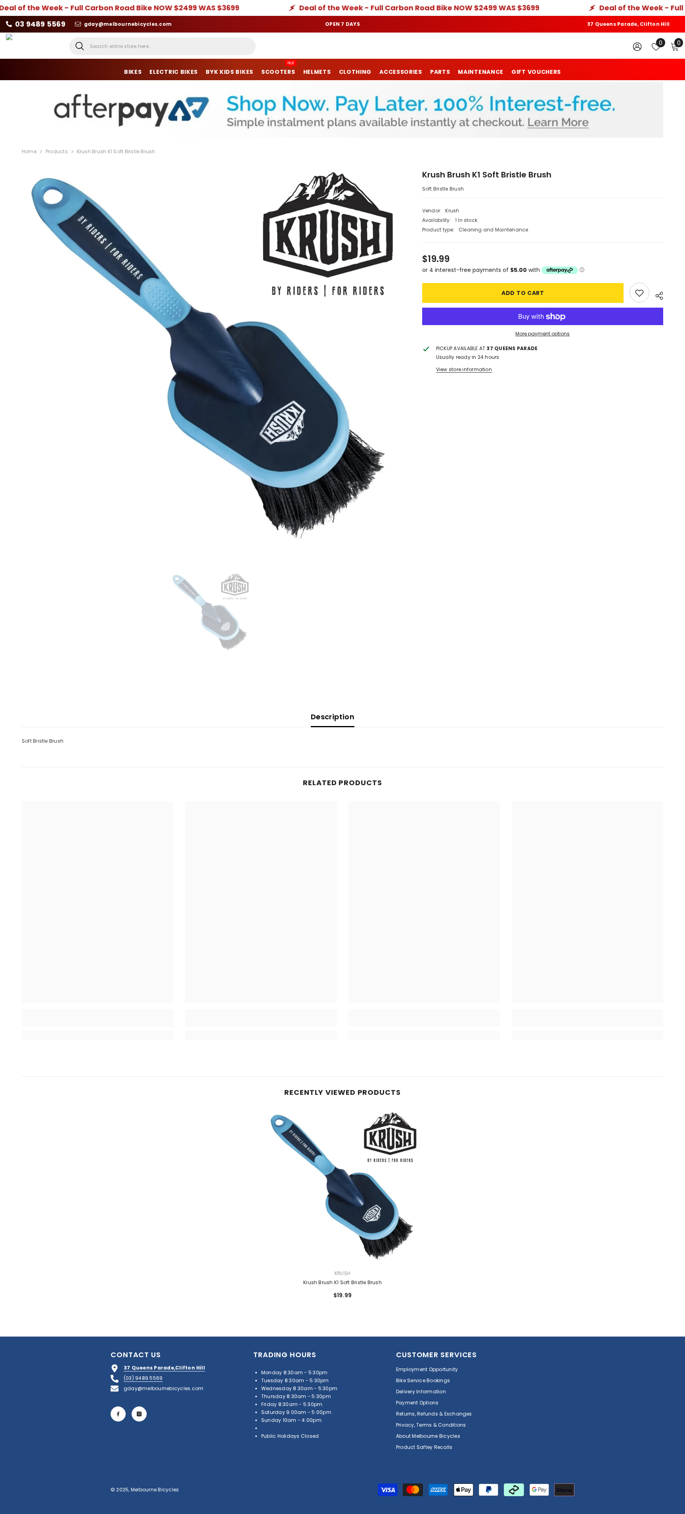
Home (29, 151)
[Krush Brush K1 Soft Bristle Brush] (343, 1187)
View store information (464, 369)
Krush (452, 211)
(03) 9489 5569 (143, 1378)
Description (332, 717)
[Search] (162, 46)
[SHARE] (656, 294)
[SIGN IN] (637, 46)
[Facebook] (118, 1414)
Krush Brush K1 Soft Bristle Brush (342, 1282)
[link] (97, 1022)
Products (57, 151)
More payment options (542, 334)
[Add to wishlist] (639, 293)
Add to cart (522, 293)
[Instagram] (139, 1414)
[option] (210, 357)
